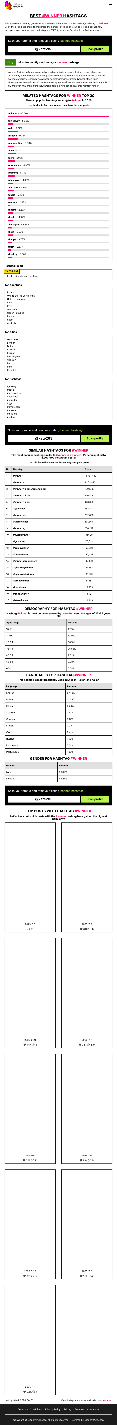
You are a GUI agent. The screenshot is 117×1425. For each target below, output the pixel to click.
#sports (12, 209)
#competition (15, 143)
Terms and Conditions (30, 1409)
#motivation (14, 165)
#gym (11, 157)
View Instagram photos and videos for (86, 1400)
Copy (10, 62)
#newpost (12, 396)
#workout (13, 187)
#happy (12, 239)
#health (12, 217)
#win (10, 128)
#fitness (12, 135)
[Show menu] (110, 5)
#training (13, 172)
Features (79, 1409)
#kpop (10, 389)
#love (11, 150)
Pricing (67, 1409)
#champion (14, 180)
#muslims (12, 413)
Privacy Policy (52, 1409)
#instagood (14, 224)
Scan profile (95, 49)
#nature (11, 417)
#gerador (12, 400)
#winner (12, 113)
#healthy (12, 254)
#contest (13, 202)
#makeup (12, 410)
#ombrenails (13, 406)
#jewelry (11, 386)
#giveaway (14, 120)
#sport (11, 194)
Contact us (93, 1409)
